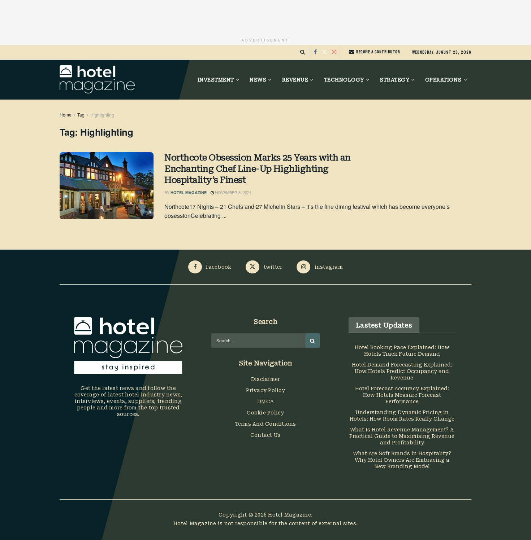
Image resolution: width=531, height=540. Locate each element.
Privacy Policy (265, 390)
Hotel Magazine (188, 192)
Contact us (265, 435)
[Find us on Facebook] (315, 52)
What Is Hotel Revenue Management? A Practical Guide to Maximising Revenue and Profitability (401, 436)
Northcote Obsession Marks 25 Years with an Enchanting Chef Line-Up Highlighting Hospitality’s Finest (257, 169)
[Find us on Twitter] (324, 52)
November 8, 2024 (232, 192)
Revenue (295, 80)
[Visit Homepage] (97, 79)
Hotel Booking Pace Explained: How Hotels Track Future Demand (402, 350)
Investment (216, 80)
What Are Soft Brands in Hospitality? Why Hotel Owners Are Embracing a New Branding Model (402, 460)
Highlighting (102, 114)
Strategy (394, 80)
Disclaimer (265, 379)
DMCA (265, 401)
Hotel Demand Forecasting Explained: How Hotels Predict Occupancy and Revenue (402, 371)
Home (66, 114)
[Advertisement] (265, 16)
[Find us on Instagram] (334, 52)
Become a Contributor (377, 52)
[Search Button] (302, 52)
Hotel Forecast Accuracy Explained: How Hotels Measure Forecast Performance (402, 395)
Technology (344, 80)
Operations (443, 80)
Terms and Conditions (265, 424)
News (258, 80)
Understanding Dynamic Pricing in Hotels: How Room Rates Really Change (402, 415)
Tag (81, 114)
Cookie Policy (265, 413)
